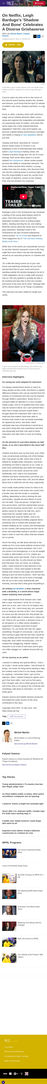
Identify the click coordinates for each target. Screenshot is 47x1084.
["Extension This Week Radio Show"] (9, 910)
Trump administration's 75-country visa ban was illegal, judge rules (22, 785)
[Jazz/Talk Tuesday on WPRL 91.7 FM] (9, 878)
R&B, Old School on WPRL (28, 939)
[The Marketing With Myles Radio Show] (9, 894)
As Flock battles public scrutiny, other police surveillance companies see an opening (23, 795)
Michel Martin (16, 34)
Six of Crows (21, 236)
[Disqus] (23, 1005)
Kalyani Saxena (11, 753)
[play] (3, 1082)
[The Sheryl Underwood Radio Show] (9, 853)
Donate (40, 3)
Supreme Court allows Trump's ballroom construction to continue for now (21, 832)
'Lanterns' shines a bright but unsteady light (22, 804)
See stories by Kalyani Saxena (14, 764)
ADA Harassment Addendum (14, 1051)
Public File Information (12, 1061)
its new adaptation (29, 135)
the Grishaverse (16, 160)
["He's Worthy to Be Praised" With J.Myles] (9, 958)
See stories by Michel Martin (26, 744)
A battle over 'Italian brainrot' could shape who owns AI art (21, 822)
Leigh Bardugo (14, 152)
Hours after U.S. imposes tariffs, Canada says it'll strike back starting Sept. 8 (23, 812)
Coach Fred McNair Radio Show (14, 866)
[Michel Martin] (7, 735)
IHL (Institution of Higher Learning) (16, 1056)
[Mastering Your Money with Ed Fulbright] (9, 926)
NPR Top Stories (16, 716)
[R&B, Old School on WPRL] (9, 942)
